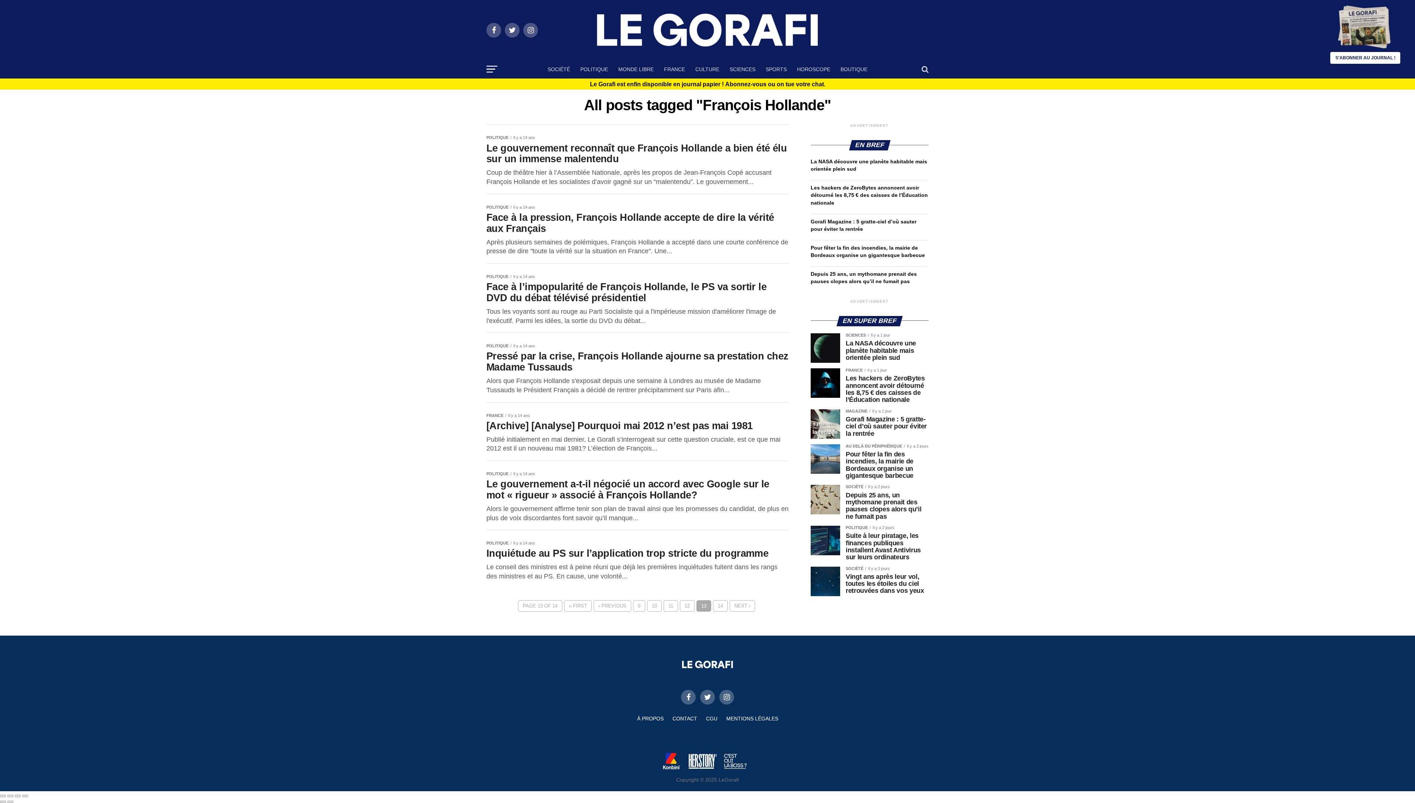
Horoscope (813, 69)
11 (670, 606)
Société (559, 69)
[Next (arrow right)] (10, 802)
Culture (707, 69)
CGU (711, 719)
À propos (650, 719)
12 (687, 606)
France (674, 69)
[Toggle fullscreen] (18, 796)
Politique (594, 69)
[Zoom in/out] (25, 796)
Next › (742, 606)
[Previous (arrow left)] (3, 802)
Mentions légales (752, 719)
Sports (776, 69)
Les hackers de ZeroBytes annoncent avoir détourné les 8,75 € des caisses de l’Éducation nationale (869, 195)
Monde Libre (636, 69)
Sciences (742, 69)
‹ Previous (612, 606)
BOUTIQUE (854, 69)
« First (578, 606)
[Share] (10, 796)
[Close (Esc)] (3, 796)
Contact (684, 719)
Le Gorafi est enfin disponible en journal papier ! (707, 84)
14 (720, 606)
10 (654, 606)
